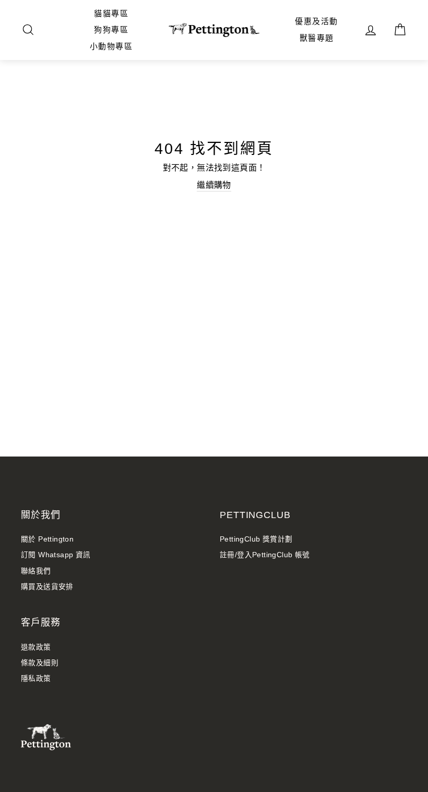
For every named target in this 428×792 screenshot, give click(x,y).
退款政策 (36, 647)
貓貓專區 (111, 13)
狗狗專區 (111, 29)
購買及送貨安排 (47, 587)
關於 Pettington (47, 539)
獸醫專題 (317, 37)
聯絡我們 (36, 571)
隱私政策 (36, 678)
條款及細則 (39, 663)
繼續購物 (214, 185)
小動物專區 (111, 46)
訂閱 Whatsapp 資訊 (56, 555)
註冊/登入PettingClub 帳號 (265, 555)
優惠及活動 (316, 21)
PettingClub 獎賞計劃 (256, 539)
